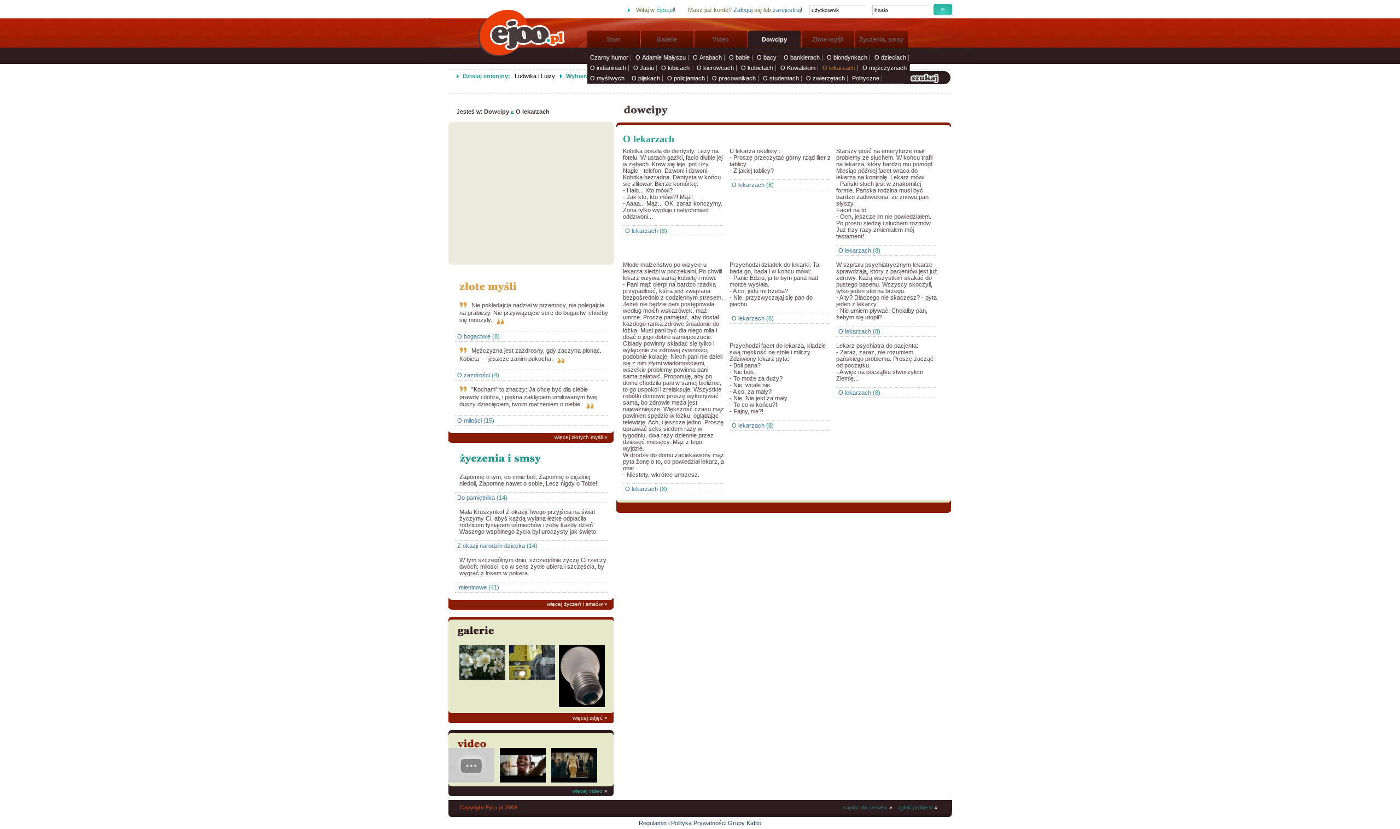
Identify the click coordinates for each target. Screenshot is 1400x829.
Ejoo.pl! (665, 10)
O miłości (469, 420)
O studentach (781, 78)
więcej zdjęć (588, 718)
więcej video (587, 791)
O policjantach (686, 78)
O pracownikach (734, 78)
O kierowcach (715, 68)
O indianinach (608, 68)
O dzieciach (890, 57)
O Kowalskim (797, 68)
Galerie (667, 39)
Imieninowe (472, 587)
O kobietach (757, 68)
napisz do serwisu (865, 807)
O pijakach (646, 78)
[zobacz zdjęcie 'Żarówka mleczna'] (582, 705)
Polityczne (865, 78)
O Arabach (707, 57)
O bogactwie (474, 336)
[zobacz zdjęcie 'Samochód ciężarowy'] (532, 677)
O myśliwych (607, 78)
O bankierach (802, 57)
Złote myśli (828, 39)
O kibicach (675, 68)
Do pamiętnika (476, 497)
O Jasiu (643, 68)
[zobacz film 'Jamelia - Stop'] (574, 780)
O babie (739, 57)
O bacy (767, 57)
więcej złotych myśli (579, 437)
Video (721, 39)
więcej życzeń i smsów (575, 604)
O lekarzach (838, 68)
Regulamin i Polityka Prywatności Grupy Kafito (700, 823)
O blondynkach (847, 57)
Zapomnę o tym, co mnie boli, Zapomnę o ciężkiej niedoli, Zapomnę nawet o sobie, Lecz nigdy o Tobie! (528, 480)
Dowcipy (774, 39)
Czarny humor (609, 57)
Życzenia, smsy (881, 39)
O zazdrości (473, 375)
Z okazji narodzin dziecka (491, 545)
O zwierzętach (825, 78)
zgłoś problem (915, 807)
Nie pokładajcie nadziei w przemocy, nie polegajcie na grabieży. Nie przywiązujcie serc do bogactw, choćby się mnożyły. (533, 312)
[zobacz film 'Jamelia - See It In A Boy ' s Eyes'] (523, 780)
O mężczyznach (884, 68)
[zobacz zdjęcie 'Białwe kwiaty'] (482, 677)
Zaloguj (742, 10)
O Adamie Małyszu (660, 57)
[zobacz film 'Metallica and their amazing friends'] (471, 780)
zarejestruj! (787, 10)
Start (613, 39)
